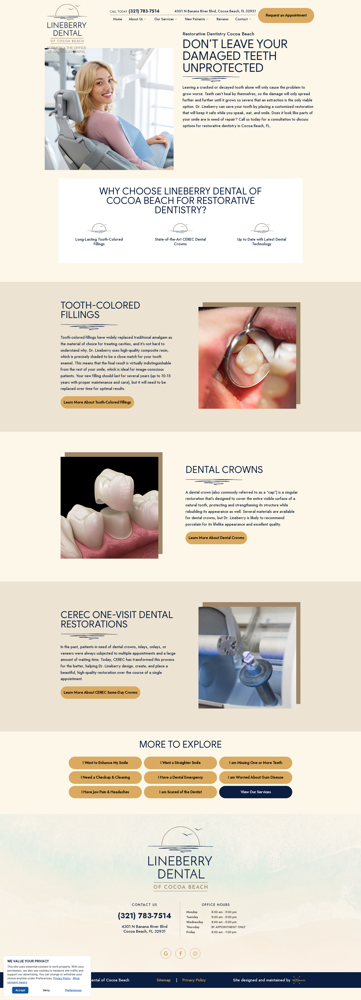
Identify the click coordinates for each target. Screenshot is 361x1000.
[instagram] (195, 953)
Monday (191, 912)
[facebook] (180, 953)
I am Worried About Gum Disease (255, 777)
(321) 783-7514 (134, 11)
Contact (241, 19)
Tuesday (192, 917)
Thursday (192, 927)
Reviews (222, 19)
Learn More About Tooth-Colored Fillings (97, 402)
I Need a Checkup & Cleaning (105, 777)
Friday (190, 932)
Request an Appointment (286, 15)
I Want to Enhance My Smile (105, 762)
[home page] (67, 17)
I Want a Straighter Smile (180, 762)
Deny (46, 990)
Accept (20, 990)
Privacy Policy (194, 980)
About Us (136, 19)
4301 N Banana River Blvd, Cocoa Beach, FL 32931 (215, 11)
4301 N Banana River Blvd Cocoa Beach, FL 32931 (144, 929)
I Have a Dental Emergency (180, 777)
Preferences (73, 990)
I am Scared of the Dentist (180, 792)
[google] (166, 953)
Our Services (164, 19)
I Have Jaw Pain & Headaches (105, 792)
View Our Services (256, 792)
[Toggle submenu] (145, 19)
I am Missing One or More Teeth (255, 762)
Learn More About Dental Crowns (216, 537)
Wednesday (194, 922)
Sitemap (164, 980)
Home (117, 19)
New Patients (195, 19)
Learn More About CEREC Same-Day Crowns (100, 692)
